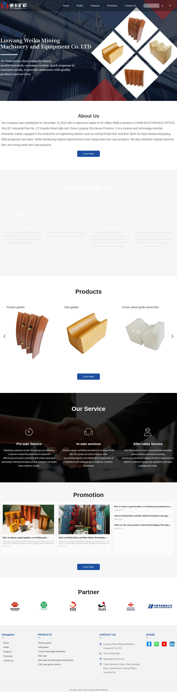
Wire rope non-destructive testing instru (55, 660)
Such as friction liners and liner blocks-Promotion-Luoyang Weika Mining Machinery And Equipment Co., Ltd (141, 516)
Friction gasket (44, 643)
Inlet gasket (43, 647)
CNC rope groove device (49, 664)
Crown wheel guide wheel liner (51, 651)
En (170, 5)
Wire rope (42, 656)
